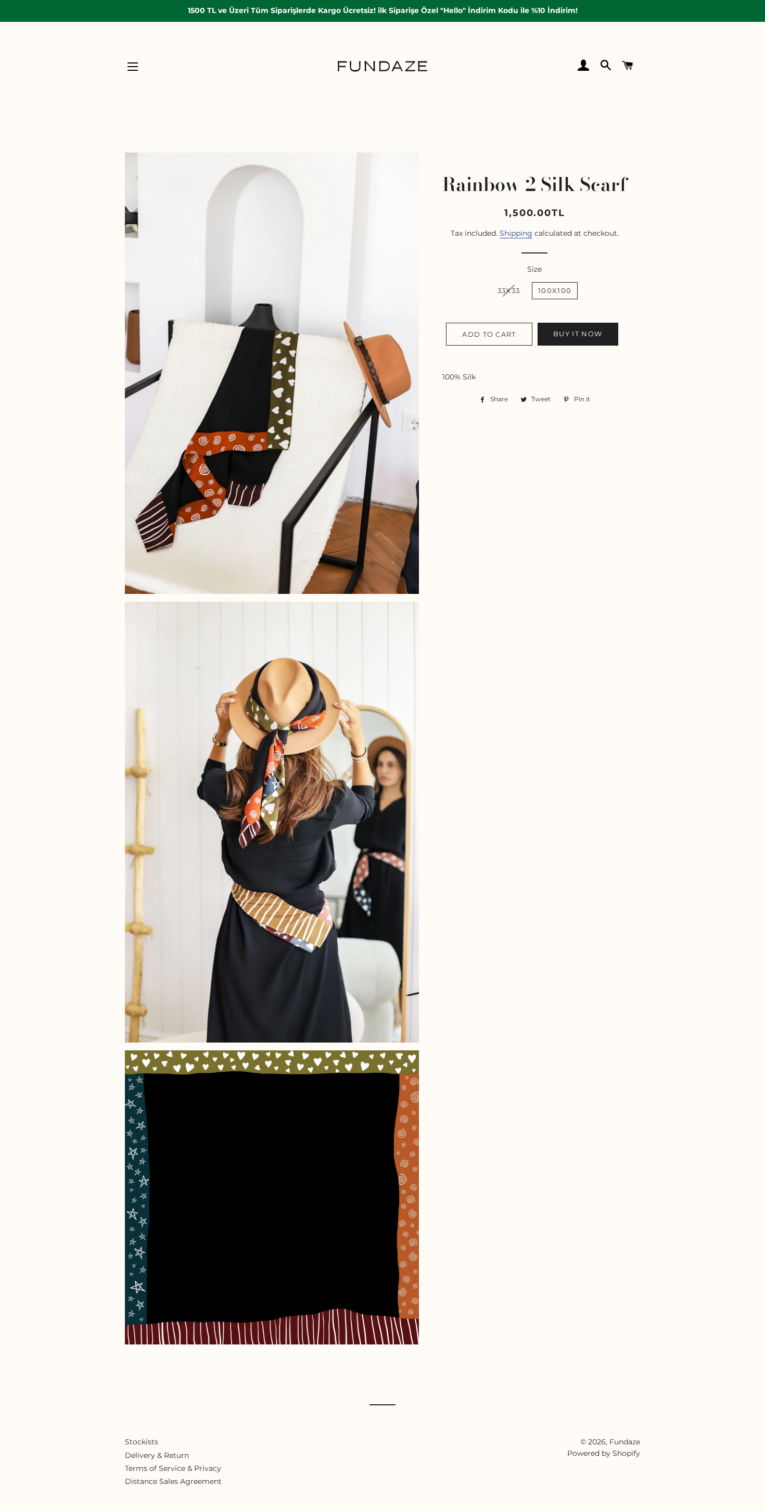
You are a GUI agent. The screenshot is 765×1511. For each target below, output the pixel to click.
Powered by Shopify (603, 1453)
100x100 (554, 290)
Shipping (516, 233)
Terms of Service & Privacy (173, 1468)
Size (534, 269)
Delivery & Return (157, 1455)
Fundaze (624, 1441)
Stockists (141, 1441)
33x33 (509, 290)
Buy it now (577, 333)
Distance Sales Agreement (173, 1481)
